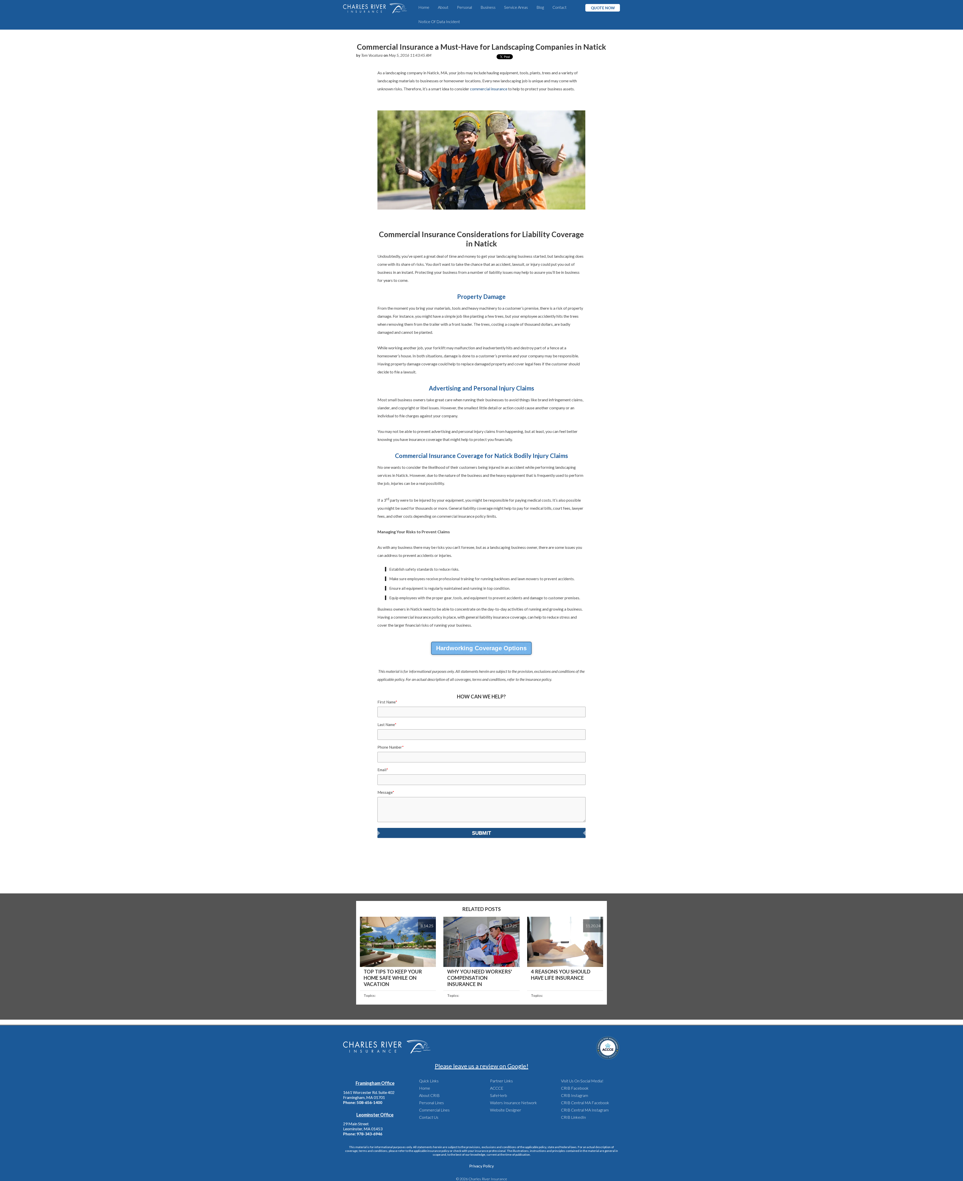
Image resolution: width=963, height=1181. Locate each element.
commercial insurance (488, 88)
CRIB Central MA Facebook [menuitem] (585, 1102)
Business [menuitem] (488, 7)
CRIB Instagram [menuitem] (574, 1095)
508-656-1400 (369, 1102)
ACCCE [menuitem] (496, 1088)
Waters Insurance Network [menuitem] (513, 1102)
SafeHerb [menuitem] (498, 1095)
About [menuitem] (443, 7)
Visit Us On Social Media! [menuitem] (582, 1080)
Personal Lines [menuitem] (431, 1102)
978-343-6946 (369, 1133)
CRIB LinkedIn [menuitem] (573, 1117)
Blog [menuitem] (540, 7)
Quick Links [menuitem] (429, 1080)
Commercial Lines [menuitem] (434, 1109)
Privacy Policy (481, 1165)
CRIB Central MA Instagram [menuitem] (585, 1109)
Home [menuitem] (423, 7)
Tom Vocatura (372, 55)
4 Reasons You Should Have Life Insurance (560, 974)
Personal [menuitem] (464, 7)
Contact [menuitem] (559, 7)
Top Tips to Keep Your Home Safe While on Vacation (393, 977)
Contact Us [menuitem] (428, 1117)
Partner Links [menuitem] (501, 1080)
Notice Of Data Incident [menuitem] (439, 21)
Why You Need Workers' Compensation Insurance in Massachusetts (479, 980)
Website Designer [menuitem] (505, 1109)
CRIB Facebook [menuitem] (575, 1088)
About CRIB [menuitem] (429, 1095)
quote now (603, 8)
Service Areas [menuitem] (516, 7)
